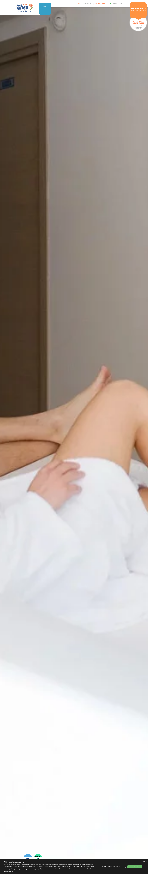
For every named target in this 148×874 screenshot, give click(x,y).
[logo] (25, 9)
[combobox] (144, 861)
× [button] (146, 861)
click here (43, 869)
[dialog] (74, 866)
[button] (49, 872)
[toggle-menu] (45, 9)
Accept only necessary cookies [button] (111, 866)
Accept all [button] (134, 866)
